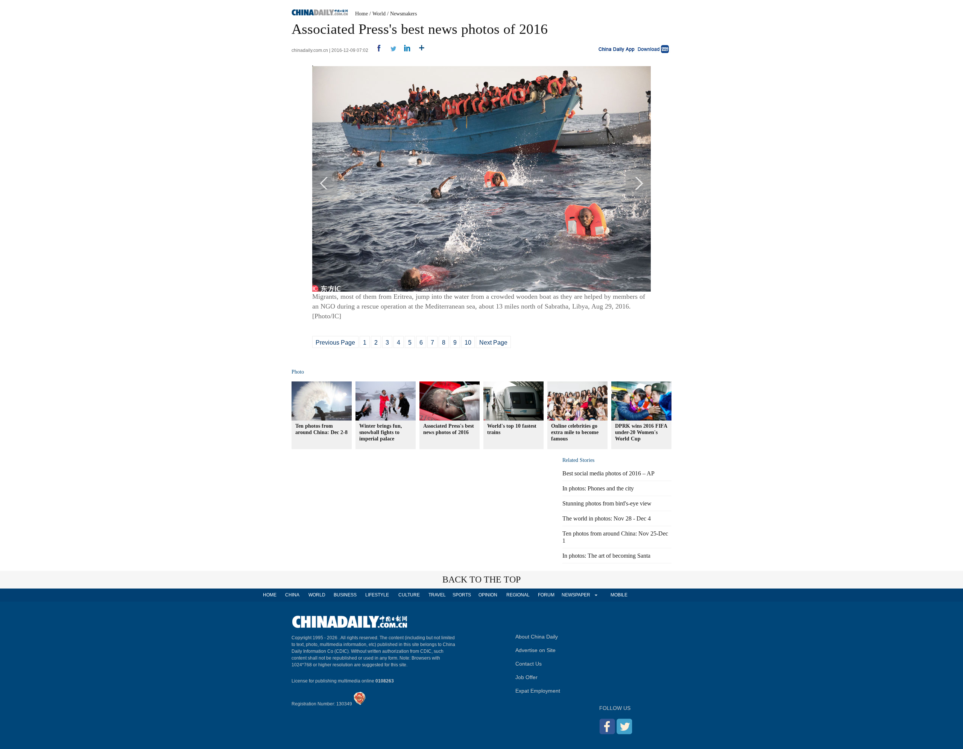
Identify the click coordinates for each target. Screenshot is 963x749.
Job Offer (526, 677)
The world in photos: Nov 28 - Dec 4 (606, 518)
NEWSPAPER (575, 595)
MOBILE (619, 595)
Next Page (493, 342)
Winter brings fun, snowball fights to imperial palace (380, 432)
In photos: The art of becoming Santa (606, 555)
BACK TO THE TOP (481, 579)
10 (468, 342)
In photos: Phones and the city (598, 488)
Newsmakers (403, 14)
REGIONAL (518, 595)
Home (361, 14)
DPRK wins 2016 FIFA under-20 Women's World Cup (641, 432)
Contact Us (528, 664)
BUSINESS (345, 595)
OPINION (487, 595)
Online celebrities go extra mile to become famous (574, 432)
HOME (269, 595)
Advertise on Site (535, 650)
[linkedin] (404, 50)
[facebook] (376, 50)
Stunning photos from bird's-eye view (607, 503)
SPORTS (462, 595)
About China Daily (536, 637)
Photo (298, 372)
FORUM (546, 595)
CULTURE (409, 595)
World (379, 14)
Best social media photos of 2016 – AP (608, 473)
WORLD (316, 595)
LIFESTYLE (377, 595)
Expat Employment (537, 691)
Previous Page (335, 342)
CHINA (292, 595)
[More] (418, 50)
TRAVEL (437, 595)
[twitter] (390, 50)
